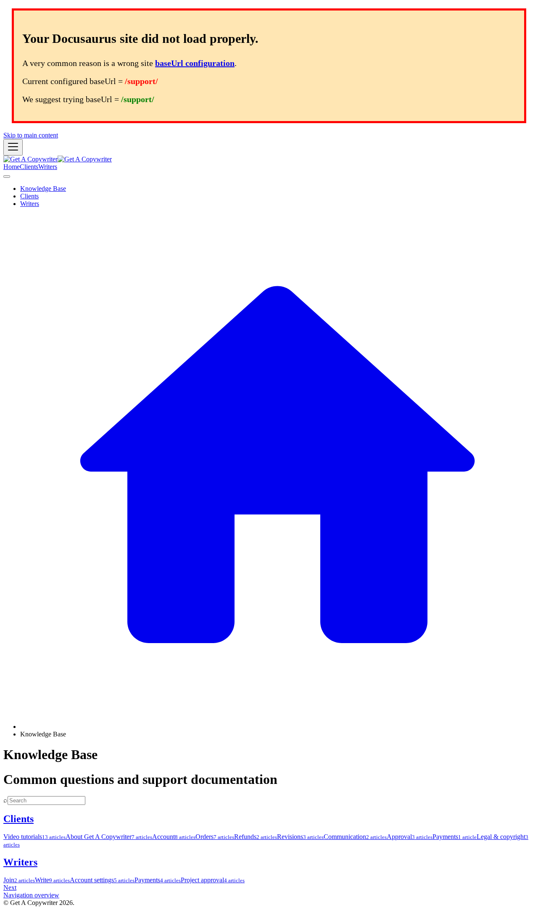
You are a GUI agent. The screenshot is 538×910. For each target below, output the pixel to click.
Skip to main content (30, 135)
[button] (29, 196)
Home (11, 166)
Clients (29, 166)
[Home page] (277, 726)
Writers (47, 166)
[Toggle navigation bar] (13, 147)
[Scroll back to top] (6, 176)
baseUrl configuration (195, 63)
